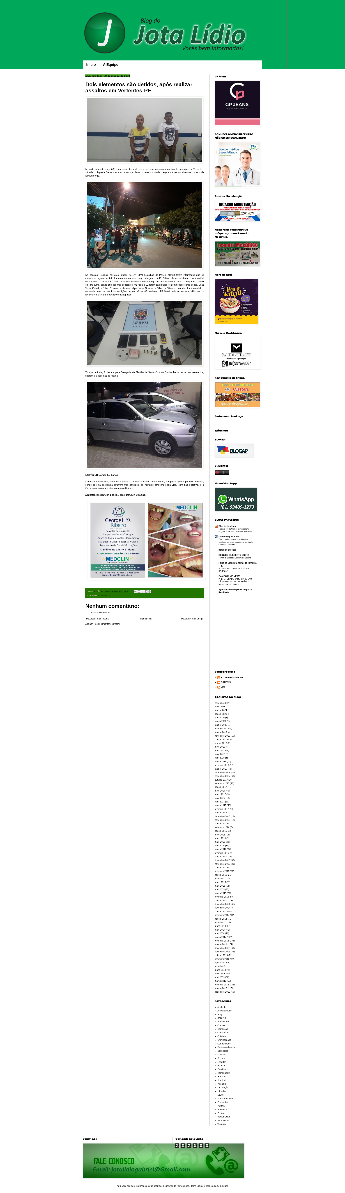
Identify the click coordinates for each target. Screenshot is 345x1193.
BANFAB (221, 1018)
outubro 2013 (221, 955)
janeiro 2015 (221, 900)
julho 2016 (220, 834)
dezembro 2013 (222, 948)
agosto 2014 (221, 919)
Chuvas (221, 1025)
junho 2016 (220, 838)
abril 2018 (220, 758)
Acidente (221, 1007)
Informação (222, 1087)
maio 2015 (220, 886)
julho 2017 (220, 791)
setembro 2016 (222, 827)
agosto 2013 (221, 962)
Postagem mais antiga (192, 618)
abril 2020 (220, 717)
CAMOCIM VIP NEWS (229, 576)
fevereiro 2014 (222, 941)
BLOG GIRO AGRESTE (232, 677)
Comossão (222, 1029)
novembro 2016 (222, 820)
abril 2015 (220, 889)
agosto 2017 (221, 787)
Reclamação (223, 1116)
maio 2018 (220, 754)
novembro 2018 (222, 736)
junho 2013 (220, 970)
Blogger (224, 1186)
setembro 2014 (222, 915)
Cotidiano (222, 1036)
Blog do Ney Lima (227, 526)
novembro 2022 (222, 703)
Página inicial (145, 618)
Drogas (221, 1058)
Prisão (220, 1113)
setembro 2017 (222, 783)
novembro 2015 (222, 864)
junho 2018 (220, 750)
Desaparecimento (226, 1047)
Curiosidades (224, 1043)
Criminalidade (104, 596)
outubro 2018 (221, 739)
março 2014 (220, 937)
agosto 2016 (221, 831)
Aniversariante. (224, 1010)
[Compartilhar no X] (142, 591)
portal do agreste (227, 550)
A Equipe (110, 65)
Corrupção (222, 1032)
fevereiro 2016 (222, 853)
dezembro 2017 (222, 772)
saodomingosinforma (229, 536)
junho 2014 (220, 926)
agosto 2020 (221, 714)
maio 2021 (220, 706)
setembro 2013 (222, 959)
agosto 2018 (221, 743)
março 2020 (220, 721)
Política (221, 1106)
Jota (223, 687)
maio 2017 (220, 798)
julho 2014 (220, 922)
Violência (222, 1124)
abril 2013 (220, 977)
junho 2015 (220, 882)
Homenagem (223, 1073)
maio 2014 (220, 930)
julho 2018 (220, 747)
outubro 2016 (221, 823)
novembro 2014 (222, 908)
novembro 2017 (222, 776)
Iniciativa (221, 1091)
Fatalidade (222, 1069)
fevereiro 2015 (222, 897)
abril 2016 (220, 845)
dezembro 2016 (222, 816)
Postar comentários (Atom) (107, 624)
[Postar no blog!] (139, 591)
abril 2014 (220, 933)
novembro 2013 (222, 951)
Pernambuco (223, 1102)
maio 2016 (220, 842)
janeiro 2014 (221, 944)
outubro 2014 (221, 911)
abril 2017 (220, 801)
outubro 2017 (221, 780)
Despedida (222, 1051)
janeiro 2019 (221, 732)
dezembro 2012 (222, 992)
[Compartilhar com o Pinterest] (149, 591)
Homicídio (222, 1080)
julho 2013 (220, 966)
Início (91, 65)
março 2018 (220, 761)
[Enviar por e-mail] (135, 591)
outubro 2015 (221, 867)
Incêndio (221, 1084)
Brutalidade (223, 1021)
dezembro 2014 (222, 904)
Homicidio (222, 1076)
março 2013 (220, 981)
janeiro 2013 (221, 988)
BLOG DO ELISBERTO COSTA (233, 555)
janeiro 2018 (221, 769)
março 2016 (220, 849)
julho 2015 (220, 878)
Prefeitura (222, 1109)
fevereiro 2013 (222, 984)
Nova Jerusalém (225, 1098)
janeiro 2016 (221, 856)
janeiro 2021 (221, 710)
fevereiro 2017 (222, 809)
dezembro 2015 (222, 860)
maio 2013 (220, 973)
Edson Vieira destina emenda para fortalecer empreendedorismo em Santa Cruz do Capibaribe (235, 542)
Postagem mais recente (97, 618)
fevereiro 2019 (222, 728)
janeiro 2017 (221, 812)
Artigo (220, 1014)
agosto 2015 (221, 875)
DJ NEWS (226, 682)
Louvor (220, 1095)
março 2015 (220, 893)
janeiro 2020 (221, 725)
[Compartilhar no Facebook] (146, 591)
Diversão (221, 1054)
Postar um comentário (100, 612)
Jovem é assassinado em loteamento (234, 558)
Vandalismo (223, 1120)
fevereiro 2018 (222, 765)
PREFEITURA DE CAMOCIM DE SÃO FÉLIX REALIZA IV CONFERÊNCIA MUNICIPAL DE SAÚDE (235, 581)
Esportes (221, 1062)
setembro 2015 (222, 871)
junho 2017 (220, 794)
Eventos (221, 1065)
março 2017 (220, 805)
